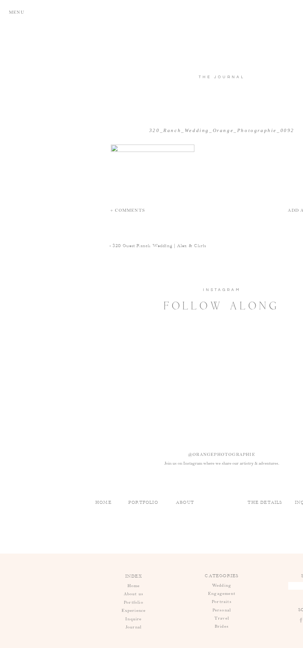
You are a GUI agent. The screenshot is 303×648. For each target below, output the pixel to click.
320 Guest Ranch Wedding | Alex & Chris (159, 245)
